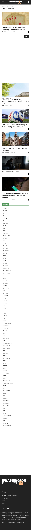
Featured (5, 283)
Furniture (5, 293)
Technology (6, 403)
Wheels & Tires (7, 425)
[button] (2, 2)
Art (3, 215)
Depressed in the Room (11, 172)
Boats (4, 230)
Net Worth (5, 370)
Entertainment (7, 270)
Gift (4, 305)
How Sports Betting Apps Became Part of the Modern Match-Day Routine (15, 195)
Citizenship (6, 250)
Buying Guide (6, 235)
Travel (4, 413)
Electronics (6, 268)
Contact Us (5, 498)
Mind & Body (6, 358)
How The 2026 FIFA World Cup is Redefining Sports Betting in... (14, 126)
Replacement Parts (8, 383)
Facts (4, 275)
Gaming (5, 300)
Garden (5, 303)
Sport (4, 393)
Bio (3, 220)
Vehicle (5, 418)
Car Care (5, 238)
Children (5, 245)
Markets (5, 355)
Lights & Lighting (7, 343)
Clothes (5, 253)
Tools (4, 410)
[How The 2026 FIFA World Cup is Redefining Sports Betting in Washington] (15, 116)
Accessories (6, 208)
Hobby (4, 318)
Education (5, 265)
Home (3, 6)
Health (4, 313)
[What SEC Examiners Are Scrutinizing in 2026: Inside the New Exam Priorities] (15, 90)
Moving (5, 365)
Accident (5, 210)
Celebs (4, 243)
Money (4, 360)
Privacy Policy (5, 503)
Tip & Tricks (6, 405)
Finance (5, 285)
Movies (5, 363)
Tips (4, 408)
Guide (4, 308)
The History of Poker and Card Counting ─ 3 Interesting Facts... (14, 28)
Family (4, 278)
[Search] (28, 2)
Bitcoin (4, 225)
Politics (5, 378)
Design (4, 260)
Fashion (5, 280)
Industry (5, 330)
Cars (4, 240)
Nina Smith (4, 31)
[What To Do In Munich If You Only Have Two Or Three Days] (15, 139)
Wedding (5, 423)
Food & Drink (6, 288)
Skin (4, 388)
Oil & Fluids (6, 373)
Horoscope (6, 325)
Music (4, 368)
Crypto (4, 258)
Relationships (6, 380)
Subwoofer (6, 398)
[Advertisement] (15, 61)
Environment (6, 273)
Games (4, 298)
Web (4, 420)
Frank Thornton (5, 152)
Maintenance (6, 348)
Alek (3, 105)
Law (4, 335)
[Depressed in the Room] (15, 163)
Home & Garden (7, 323)
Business (5, 233)
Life (4, 340)
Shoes (4, 385)
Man (4, 350)
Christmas (5, 248)
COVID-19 (5, 255)
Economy (5, 263)
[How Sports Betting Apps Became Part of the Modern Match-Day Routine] (15, 184)
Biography (5, 223)
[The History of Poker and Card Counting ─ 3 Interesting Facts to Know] (15, 18)
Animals (5, 213)
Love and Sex (6, 345)
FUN (4, 290)
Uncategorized (7, 415)
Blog (4, 228)
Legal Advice (6, 338)
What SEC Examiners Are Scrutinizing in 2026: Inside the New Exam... (15, 101)
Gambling (5, 295)
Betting (5, 218)
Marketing (5, 353)
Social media (6, 390)
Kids (4, 333)
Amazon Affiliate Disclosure (9, 495)
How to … (5, 328)
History (5, 315)
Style (4, 395)
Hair (4, 310)
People (4, 375)
